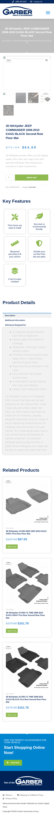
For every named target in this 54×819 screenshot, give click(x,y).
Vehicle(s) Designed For (15, 325)
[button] (48, 12)
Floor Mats (9, 41)
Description (10, 315)
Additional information (15, 320)
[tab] (27, 315)
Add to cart (31, 177)
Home (3, 41)
